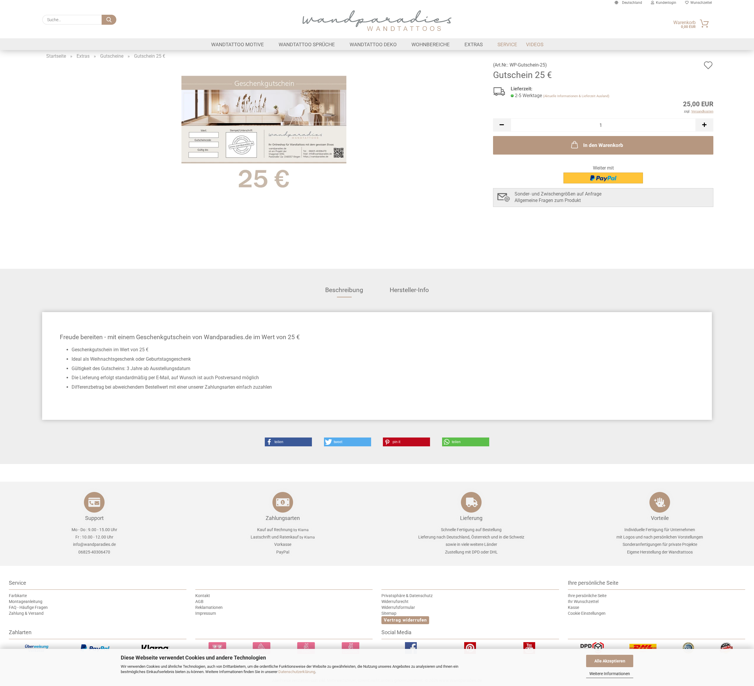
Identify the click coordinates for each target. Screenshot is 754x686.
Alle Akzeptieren (609, 661)
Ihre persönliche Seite (587, 595)
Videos (534, 44)
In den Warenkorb (603, 145)
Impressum (205, 613)
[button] (502, 125)
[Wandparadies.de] (377, 20)
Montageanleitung (25, 601)
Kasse (573, 607)
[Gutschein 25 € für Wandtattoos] (263, 133)
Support (94, 518)
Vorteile (660, 518)
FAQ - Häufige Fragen (28, 607)
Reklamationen (209, 607)
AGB (199, 601)
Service (507, 44)
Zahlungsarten (283, 518)
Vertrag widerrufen (405, 620)
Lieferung (471, 518)
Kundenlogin (665, 3)
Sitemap (388, 613)
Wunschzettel (700, 3)
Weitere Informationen (609, 673)
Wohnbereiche (430, 44)
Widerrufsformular (398, 607)
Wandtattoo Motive (237, 44)
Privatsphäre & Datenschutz (407, 595)
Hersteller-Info (409, 290)
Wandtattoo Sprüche (307, 44)
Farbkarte (18, 595)
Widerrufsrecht (395, 601)
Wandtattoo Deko (373, 44)
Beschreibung (344, 290)
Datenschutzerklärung (296, 672)
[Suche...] (109, 20)
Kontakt (202, 595)
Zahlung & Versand (26, 613)
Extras (473, 44)
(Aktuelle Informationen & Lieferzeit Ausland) (576, 96)
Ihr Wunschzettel (583, 601)
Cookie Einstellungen (587, 613)
